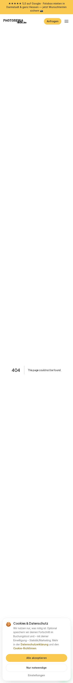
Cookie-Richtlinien (24, 648)
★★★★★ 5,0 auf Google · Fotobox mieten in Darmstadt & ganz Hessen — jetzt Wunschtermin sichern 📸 (36, 7)
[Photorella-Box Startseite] (15, 21)
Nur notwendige (36, 667)
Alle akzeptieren (36, 657)
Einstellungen (36, 675)
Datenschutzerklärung (34, 644)
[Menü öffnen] (66, 21)
